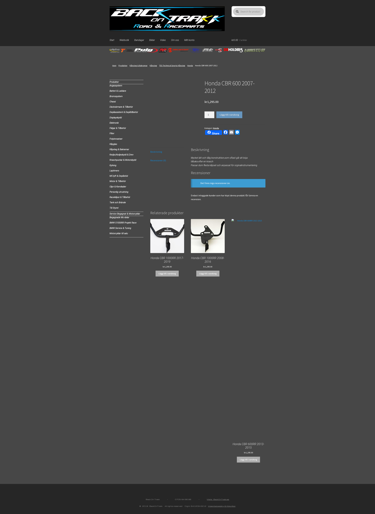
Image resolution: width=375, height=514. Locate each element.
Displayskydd (116, 117)
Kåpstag (153, 65)
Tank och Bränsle (118, 202)
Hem (114, 65)
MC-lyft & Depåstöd (119, 176)
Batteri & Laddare (118, 91)
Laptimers (114, 170)
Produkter (123, 65)
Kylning (113, 165)
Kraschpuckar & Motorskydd (123, 160)
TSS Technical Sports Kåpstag (172, 65)
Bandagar (139, 40)
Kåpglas (113, 144)
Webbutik (124, 40)
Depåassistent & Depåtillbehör (124, 112)
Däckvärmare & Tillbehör (121, 107)
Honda (190, 65)
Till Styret (114, 208)
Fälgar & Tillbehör (118, 128)
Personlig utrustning (119, 192)
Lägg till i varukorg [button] (167, 273)
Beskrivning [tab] (156, 151)
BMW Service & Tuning (120, 228)
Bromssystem (116, 96)
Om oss (175, 40)
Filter (112, 133)
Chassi (113, 101)
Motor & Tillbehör (118, 181)
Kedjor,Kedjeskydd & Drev (121, 154)
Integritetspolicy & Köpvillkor (222, 506)
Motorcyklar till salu (119, 233)
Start (112, 40)
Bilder (152, 40)
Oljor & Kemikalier (118, 186)
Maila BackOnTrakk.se (218, 499)
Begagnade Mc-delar (119, 217)
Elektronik (114, 123)
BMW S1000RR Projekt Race (123, 222)
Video (163, 40)
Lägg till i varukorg (229, 114)
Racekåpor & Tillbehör (120, 197)
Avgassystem (116, 85)
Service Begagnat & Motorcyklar (125, 213)
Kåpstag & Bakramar (139, 65)
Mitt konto (189, 40)
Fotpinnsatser (116, 139)
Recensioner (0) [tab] (158, 160)
